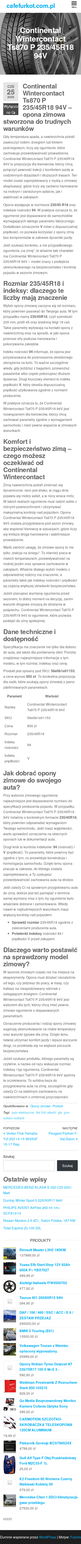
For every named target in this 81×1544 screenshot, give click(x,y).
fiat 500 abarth (46, 1112)
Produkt (57, 1106)
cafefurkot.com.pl (30, 5)
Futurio (75, 1537)
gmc (67, 1112)
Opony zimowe (40, 1106)
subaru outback (13, 1118)
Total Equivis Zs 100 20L (22, 1227)
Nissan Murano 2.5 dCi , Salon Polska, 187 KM (39, 1220)
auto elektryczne (23, 1112)
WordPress (47, 1537)
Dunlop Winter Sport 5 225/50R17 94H (32, 1200)
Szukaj (8, 1156)
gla (60, 1112)
